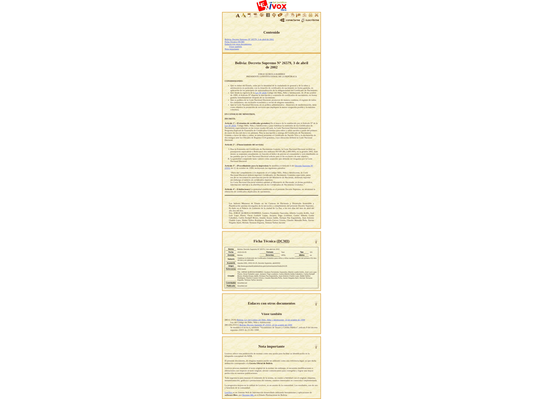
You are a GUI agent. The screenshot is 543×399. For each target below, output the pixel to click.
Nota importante (232, 49)
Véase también (235, 46)
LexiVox (229, 392)
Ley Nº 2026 (261, 93)
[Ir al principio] (316, 241)
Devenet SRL (248, 395)
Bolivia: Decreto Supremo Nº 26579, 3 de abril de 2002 (249, 39)
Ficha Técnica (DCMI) (234, 42)
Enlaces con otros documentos (238, 44)
